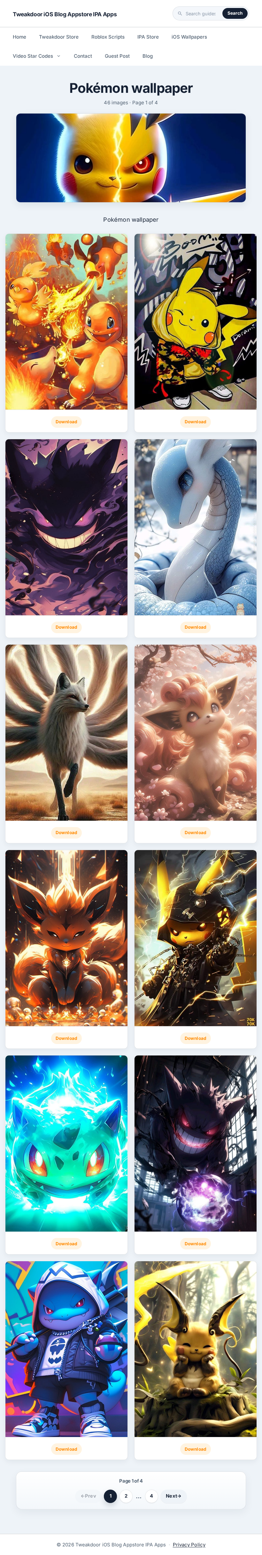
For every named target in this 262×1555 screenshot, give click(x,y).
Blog (148, 56)
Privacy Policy (189, 1545)
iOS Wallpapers (189, 37)
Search (235, 13)
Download (66, 421)
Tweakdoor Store (59, 37)
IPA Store (148, 37)
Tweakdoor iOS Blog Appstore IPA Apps (65, 14)
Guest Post (117, 56)
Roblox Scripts (108, 37)
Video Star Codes (33, 56)
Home (19, 37)
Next (173, 1496)
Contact (83, 56)
